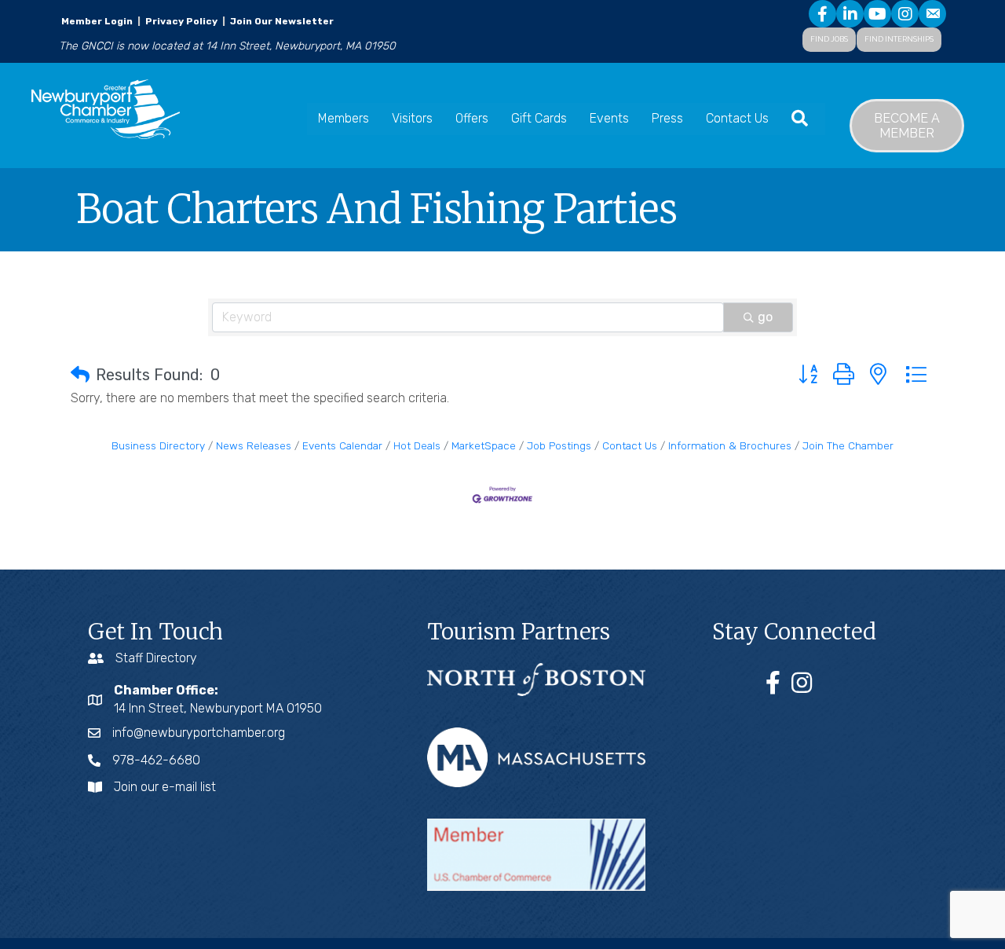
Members (343, 118)
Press (667, 118)
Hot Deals (416, 445)
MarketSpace (483, 445)
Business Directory (158, 445)
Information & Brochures (729, 445)
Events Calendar (342, 445)
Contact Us (737, 118)
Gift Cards (539, 118)
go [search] (765, 317)
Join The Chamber (848, 445)
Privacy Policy (181, 21)
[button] (80, 375)
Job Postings (559, 445)
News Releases (253, 445)
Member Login (97, 21)
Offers (471, 118)
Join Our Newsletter (281, 21)
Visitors (412, 118)
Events (609, 118)
